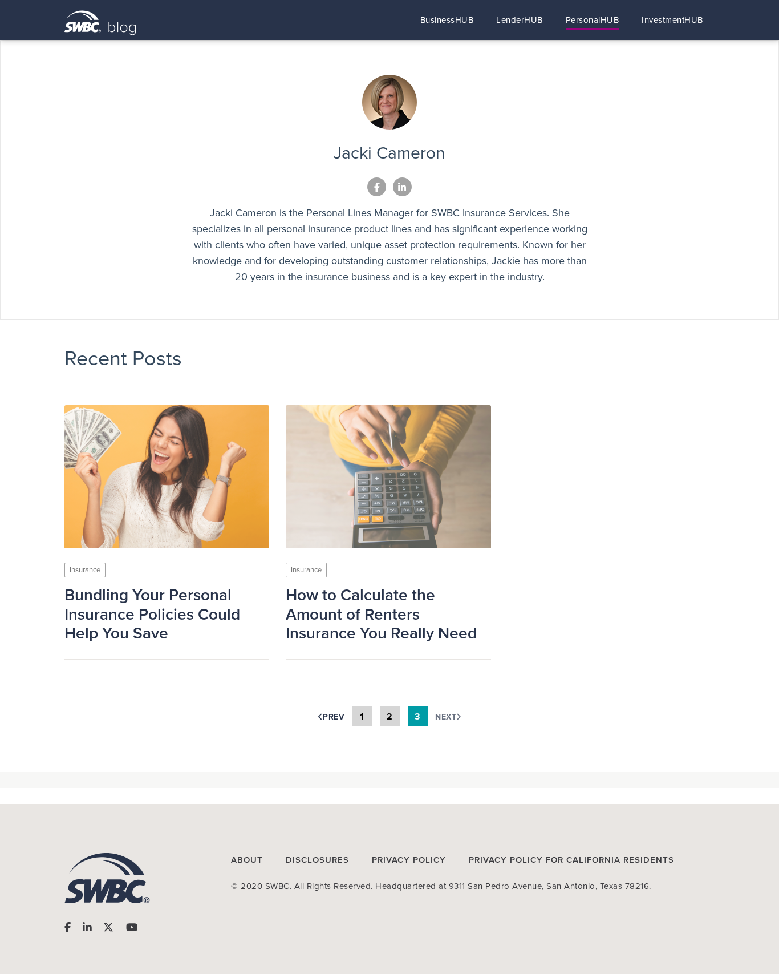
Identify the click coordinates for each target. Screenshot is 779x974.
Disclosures (317, 860)
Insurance (85, 570)
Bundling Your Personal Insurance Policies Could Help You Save (152, 614)
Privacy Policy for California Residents (571, 860)
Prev (333, 717)
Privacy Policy (409, 860)
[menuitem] (447, 20)
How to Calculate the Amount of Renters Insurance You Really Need (381, 614)
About (247, 860)
